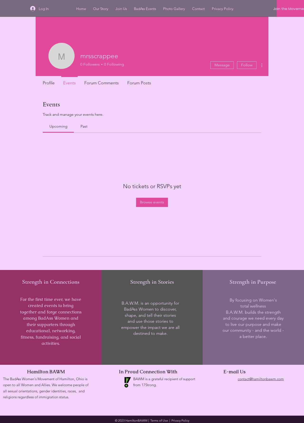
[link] (58, 126)
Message (222, 65)
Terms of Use (159, 420)
